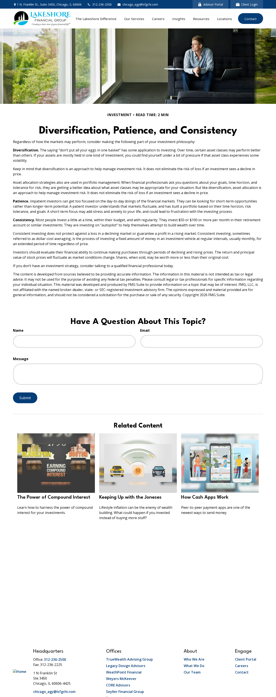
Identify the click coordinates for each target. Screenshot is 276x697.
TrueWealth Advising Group (129, 659)
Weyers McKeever (121, 678)
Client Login (249, 4)
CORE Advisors (118, 685)
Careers (241, 665)
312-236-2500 (102, 4)
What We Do (194, 665)
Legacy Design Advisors (125, 665)
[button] (96, 18)
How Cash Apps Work (205, 497)
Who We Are (194, 659)
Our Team (192, 672)
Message (20, 358)
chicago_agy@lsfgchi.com (140, 4)
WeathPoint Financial (123, 672)
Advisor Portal (213, 4)
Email (145, 330)
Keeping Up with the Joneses (130, 497)
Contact (242, 672)
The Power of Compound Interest (53, 497)
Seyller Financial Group (125, 691)
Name (18, 330)
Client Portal (245, 659)
